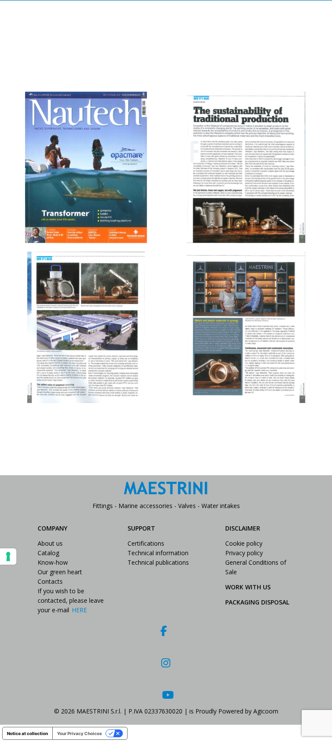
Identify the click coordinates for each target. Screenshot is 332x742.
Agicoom (265, 711)
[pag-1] (246, 167)
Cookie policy (243, 543)
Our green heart (60, 572)
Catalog (48, 553)
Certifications (146, 543)
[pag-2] (86, 327)
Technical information (158, 553)
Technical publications (158, 562)
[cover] (86, 167)
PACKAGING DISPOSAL (257, 602)
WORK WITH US (248, 587)
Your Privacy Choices (79, 733)
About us (50, 543)
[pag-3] (246, 327)
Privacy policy (244, 553)
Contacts (50, 581)
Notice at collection (27, 733)
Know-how (53, 562)
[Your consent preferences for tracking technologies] (8, 556)
